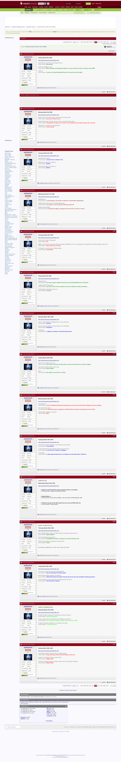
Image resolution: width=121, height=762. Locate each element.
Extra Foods (8, 170)
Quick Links (52, 12)
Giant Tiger (7, 182)
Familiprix (7, 172)
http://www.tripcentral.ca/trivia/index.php (48, 60)
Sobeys (6, 248)
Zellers (6, 273)
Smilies (49, 710)
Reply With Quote (112, 146)
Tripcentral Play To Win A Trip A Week (36, 46)
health (26, 702)
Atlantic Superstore (9, 157)
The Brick (7, 258)
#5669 (114, 603)
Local (87, 10)
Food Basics (8, 176)
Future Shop (8, 180)
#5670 (114, 644)
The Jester (51, 87)
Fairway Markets (9, 171)
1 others (54, 305)
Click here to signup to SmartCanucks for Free (30, 95)
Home (25, 7)
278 (82, 42)
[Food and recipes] (93, 7)
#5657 (114, 108)
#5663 (114, 353)
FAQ (22, 12)
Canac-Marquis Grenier (10, 163)
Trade (97, 10)
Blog (22, 10)
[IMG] (48, 711)
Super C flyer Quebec (10, 254)
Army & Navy (8, 155)
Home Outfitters (8, 191)
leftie (40, 224)
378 (96, 42)
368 (87, 42)
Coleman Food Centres (10, 166)
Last (113, 42)
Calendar (27, 12)
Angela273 (46, 183)
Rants (72, 7)
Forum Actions (43, 12)
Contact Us (66, 727)
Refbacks (23, 718)
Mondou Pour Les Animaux (11, 216)
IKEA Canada (8, 195)
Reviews (68, 7)
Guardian (7, 184)
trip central (54, 702)
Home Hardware (8, 189)
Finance (63, 7)
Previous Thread (64, 690)
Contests (57, 7)
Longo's (6, 205)
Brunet (6, 161)
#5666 (114, 476)
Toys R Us (7, 262)
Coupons (41, 7)
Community (34, 12)
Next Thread (73, 690)
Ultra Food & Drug (9, 263)
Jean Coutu (7, 197)
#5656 (114, 53)
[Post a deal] (99, 7)
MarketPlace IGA (9, 210)
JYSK (6, 199)
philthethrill (28, 57)
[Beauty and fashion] (90, 7)
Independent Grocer (9, 196)
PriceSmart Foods (9, 231)
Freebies (51, 7)
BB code (49, 708)
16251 (110, 47)
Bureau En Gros (9, 162)
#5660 (114, 231)
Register (98, 3)
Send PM (103, 146)
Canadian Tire (8, 164)
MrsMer (45, 305)
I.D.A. (6, 192)
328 (84, 42)
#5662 (114, 312)
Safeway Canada (9, 243)
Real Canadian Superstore (11, 238)
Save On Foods (8, 244)
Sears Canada (8, 246)
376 (90, 42)
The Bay (7, 256)
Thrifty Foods (8, 260)
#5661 (114, 272)
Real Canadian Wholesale (11, 239)
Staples (6, 251)
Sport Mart (7, 250)
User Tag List (23, 38)
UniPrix (6, 264)
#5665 (114, 435)
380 (101, 42)
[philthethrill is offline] (28, 66)
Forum (29, 10)
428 (107, 42)
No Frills (7, 221)
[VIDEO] (49, 712)
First (75, 42)
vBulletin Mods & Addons (62, 755)
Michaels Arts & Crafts (10, 214)
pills (40, 702)
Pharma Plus (8, 229)
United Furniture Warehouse (8, 266)
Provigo (6, 234)
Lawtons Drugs (8, 200)
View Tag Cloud (24, 703)
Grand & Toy (8, 183)
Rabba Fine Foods (9, 237)
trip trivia (60, 702)
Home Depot (8, 188)
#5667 (114, 521)
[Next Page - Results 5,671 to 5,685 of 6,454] (111, 42)
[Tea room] (88, 7)
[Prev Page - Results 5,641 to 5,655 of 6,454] (78, 42)
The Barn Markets (9, 255)
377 (93, 42)
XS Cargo (7, 271)
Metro (6, 213)
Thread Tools (111, 50)
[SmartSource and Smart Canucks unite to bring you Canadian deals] (11, 144)
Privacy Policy (110, 727)
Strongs (7, 252)
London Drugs (8, 204)
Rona (6, 242)
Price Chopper (8, 230)
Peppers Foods (8, 226)
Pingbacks (23, 717)
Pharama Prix (8, 227)
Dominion (7, 168)
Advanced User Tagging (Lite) (52, 755)
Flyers (46, 7)
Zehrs (6, 272)
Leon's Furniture (8, 201)
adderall (22, 702)
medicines (36, 702)
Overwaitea (7, 222)
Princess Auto (8, 233)
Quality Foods (8, 235)
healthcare (30, 702)
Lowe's (6, 206)
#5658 (114, 149)
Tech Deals (35, 7)
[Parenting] (95, 7)
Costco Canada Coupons (11, 167)
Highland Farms (8, 187)
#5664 (114, 394)
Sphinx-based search (64, 757)
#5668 (114, 562)
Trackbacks (49, 715)
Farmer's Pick (8, 175)
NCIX (6, 220)
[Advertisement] (51, 101)
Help (93, 3)
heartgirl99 (41, 87)
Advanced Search (95, 13)
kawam (45, 87)
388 (104, 42)
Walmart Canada (9, 269)
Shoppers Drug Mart (9, 247)
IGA (6, 193)
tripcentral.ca (65, 702)
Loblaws (7, 203)
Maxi (6, 212)
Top (65, 10)
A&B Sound (7, 153)
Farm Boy (7, 174)
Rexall (6, 241)
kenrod (50, 183)
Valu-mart (7, 268)
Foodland (7, 178)
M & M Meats (8, 208)
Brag (78, 10)
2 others (55, 183)
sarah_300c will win (46, 702)
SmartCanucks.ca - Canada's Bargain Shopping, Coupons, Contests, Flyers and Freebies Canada (88, 727)
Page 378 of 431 (68, 42)
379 (99, 42)
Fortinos (7, 179)
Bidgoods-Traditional (10, 159)
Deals (29, 7)
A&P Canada (8, 154)
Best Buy (7, 158)
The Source (7, 259)
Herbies (6, 185)
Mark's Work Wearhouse (10, 209)
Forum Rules (49, 721)
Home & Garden (78, 7)
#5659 (114, 190)
